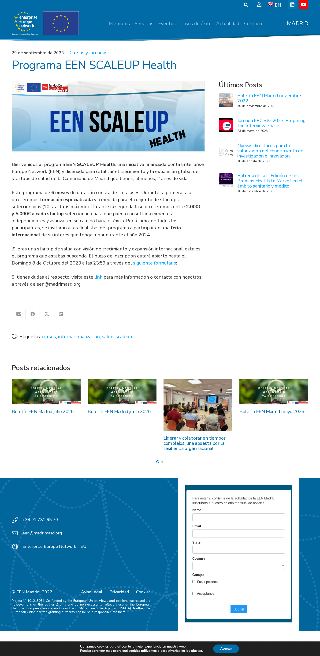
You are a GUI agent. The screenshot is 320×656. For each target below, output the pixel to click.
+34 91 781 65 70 (40, 519)
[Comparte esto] (33, 314)
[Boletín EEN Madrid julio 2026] (46, 391)
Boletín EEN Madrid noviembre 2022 (269, 98)
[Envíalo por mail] (19, 314)
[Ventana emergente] (259, 4)
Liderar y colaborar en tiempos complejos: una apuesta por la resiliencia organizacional (195, 443)
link (98, 277)
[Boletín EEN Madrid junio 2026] (122, 391)
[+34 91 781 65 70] (17, 520)
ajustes (196, 651)
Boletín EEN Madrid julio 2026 (43, 411)
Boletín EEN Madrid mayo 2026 (271, 411)
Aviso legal (91, 592)
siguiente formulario (154, 263)
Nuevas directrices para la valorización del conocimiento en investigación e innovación (270, 150)
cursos (49, 337)
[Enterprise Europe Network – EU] (17, 546)
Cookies (143, 592)
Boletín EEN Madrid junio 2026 (119, 411)
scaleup (124, 337)
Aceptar (226, 648)
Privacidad (119, 592)
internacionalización (79, 337)
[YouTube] (303, 4)
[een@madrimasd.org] (17, 533)
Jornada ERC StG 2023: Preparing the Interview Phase (271, 123)
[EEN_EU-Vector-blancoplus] (45, 23)
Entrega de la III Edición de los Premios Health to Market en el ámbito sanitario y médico (270, 181)
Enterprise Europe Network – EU (54, 546)
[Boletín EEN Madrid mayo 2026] (273, 391)
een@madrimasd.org (42, 533)
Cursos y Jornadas (89, 53)
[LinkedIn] (292, 4)
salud (108, 337)
